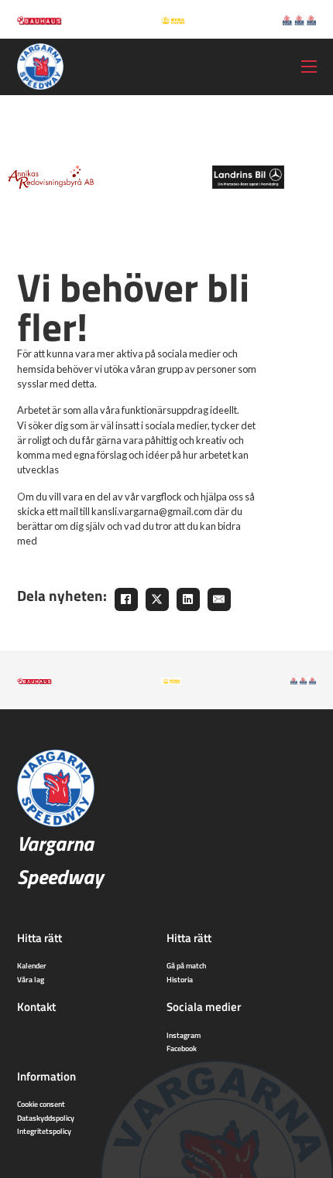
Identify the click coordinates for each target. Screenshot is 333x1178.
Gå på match (186, 965)
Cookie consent (41, 1104)
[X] (157, 599)
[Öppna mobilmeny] (309, 66)
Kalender (31, 965)
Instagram (183, 1035)
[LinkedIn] (188, 599)
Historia (179, 979)
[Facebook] (126, 599)
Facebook (181, 1048)
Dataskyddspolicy (45, 1117)
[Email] (219, 599)
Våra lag (30, 979)
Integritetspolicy (44, 1131)
